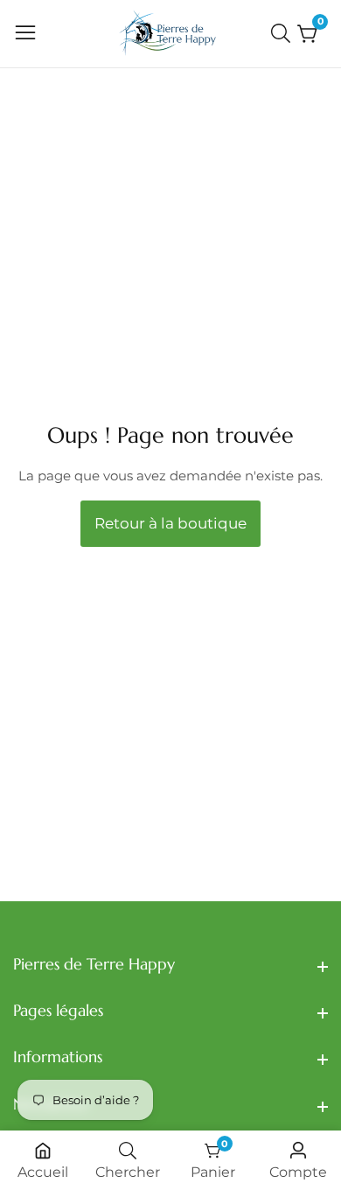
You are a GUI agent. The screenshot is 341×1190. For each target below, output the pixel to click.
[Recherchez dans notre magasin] (284, 33)
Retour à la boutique (170, 523)
